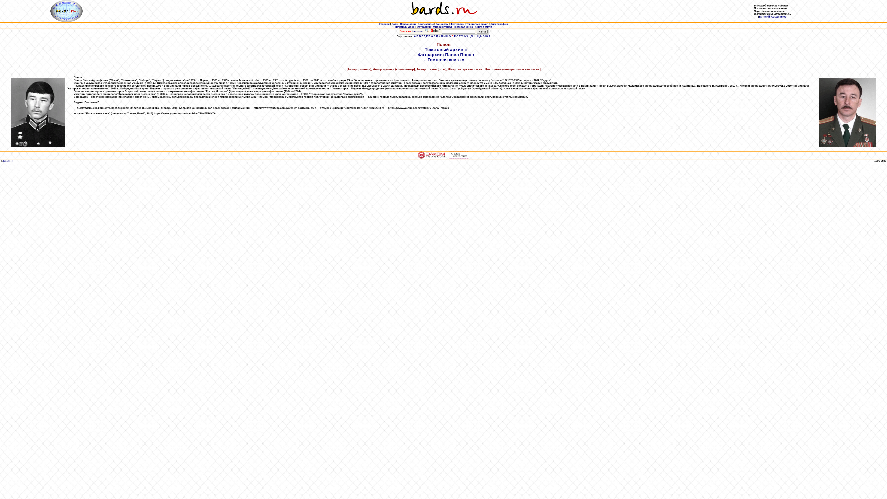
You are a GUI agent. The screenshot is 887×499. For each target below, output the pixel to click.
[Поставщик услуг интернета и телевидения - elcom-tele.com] (431, 157)
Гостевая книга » (446, 59)
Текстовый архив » (446, 49)
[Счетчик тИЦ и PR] (459, 157)
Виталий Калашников (773, 16)
